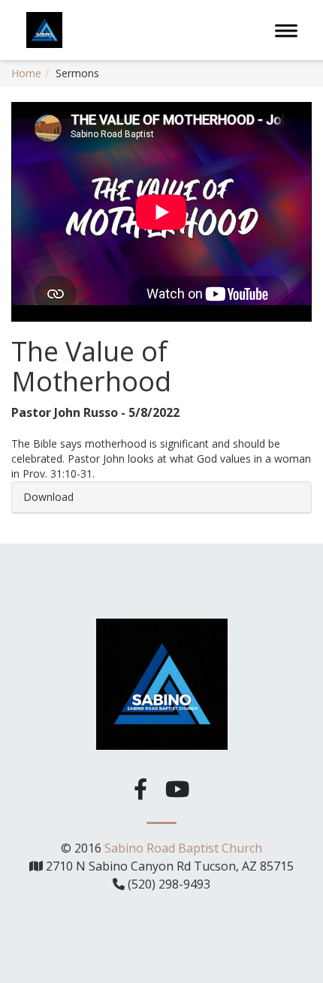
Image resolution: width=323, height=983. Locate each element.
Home (26, 73)
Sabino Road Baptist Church (183, 848)
